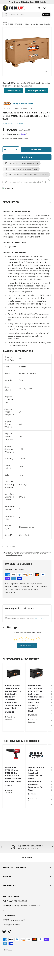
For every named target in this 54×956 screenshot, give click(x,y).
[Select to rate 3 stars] (26, 638)
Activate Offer (13, 91)
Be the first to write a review (13, 123)
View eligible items (37, 91)
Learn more (39, 618)
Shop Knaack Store (23, 104)
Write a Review (27, 645)
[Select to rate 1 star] (15, 638)
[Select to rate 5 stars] (38, 638)
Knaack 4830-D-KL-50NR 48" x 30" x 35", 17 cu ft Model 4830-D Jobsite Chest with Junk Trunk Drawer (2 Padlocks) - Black (36, 698)
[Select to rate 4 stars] (32, 638)
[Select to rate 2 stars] (21, 638)
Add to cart (36, 150)
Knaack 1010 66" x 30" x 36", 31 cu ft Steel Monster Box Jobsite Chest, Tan (27, 24)
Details (43, 2)
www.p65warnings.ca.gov (14, 555)
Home (5, 22)
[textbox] (27, 613)
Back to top (27, 857)
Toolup (10, 950)
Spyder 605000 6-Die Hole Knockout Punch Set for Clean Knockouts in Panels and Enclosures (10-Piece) (36, 778)
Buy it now (27, 157)
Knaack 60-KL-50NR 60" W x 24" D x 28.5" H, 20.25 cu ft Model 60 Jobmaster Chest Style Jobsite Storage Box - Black (13, 696)
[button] (44, 8)
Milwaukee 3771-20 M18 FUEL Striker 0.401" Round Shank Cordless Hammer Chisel (13, 774)
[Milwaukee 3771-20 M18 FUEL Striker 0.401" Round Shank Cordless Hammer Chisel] (13, 755)
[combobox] (22, 14)
